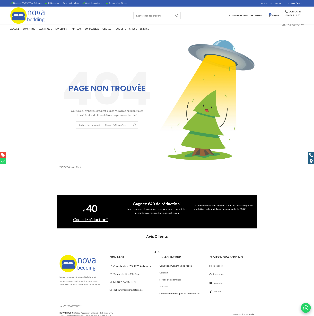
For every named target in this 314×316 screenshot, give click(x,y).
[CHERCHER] (177, 15)
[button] (306, 308)
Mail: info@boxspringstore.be (128, 289)
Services (163, 286)
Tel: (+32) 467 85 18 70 (124, 281)
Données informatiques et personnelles (179, 293)
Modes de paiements (170, 279)
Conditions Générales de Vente (175, 265)
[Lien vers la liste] (232, 266)
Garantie (163, 272)
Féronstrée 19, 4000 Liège (126, 274)
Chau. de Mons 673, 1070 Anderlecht (132, 266)
